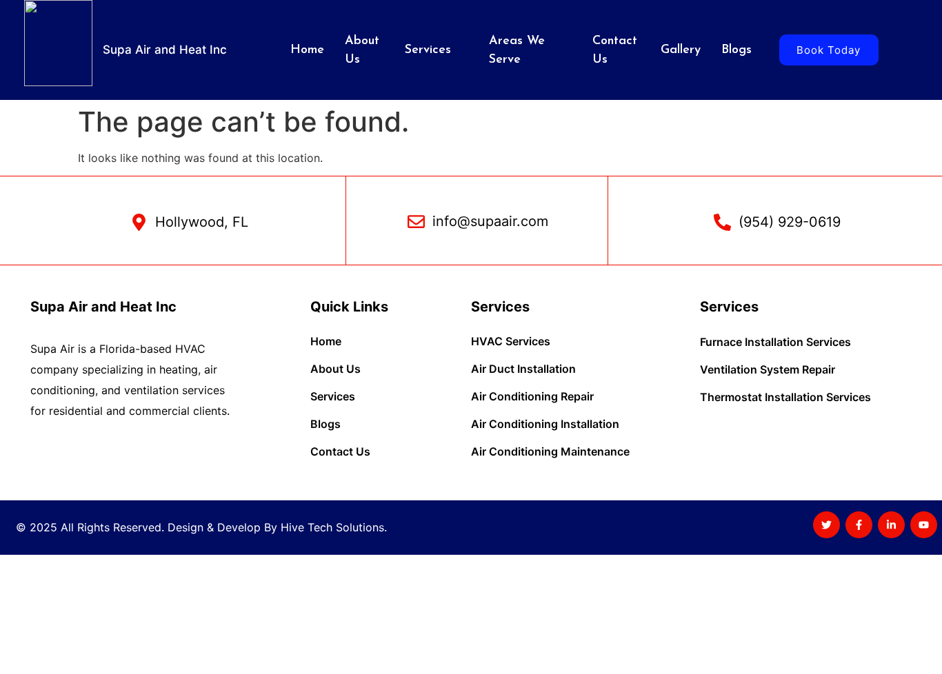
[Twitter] (826, 524)
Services (428, 50)
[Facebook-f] (858, 524)
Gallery (681, 50)
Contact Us (614, 50)
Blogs (736, 50)
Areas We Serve (517, 50)
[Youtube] (923, 524)
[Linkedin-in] (891, 524)
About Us (362, 50)
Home (307, 50)
